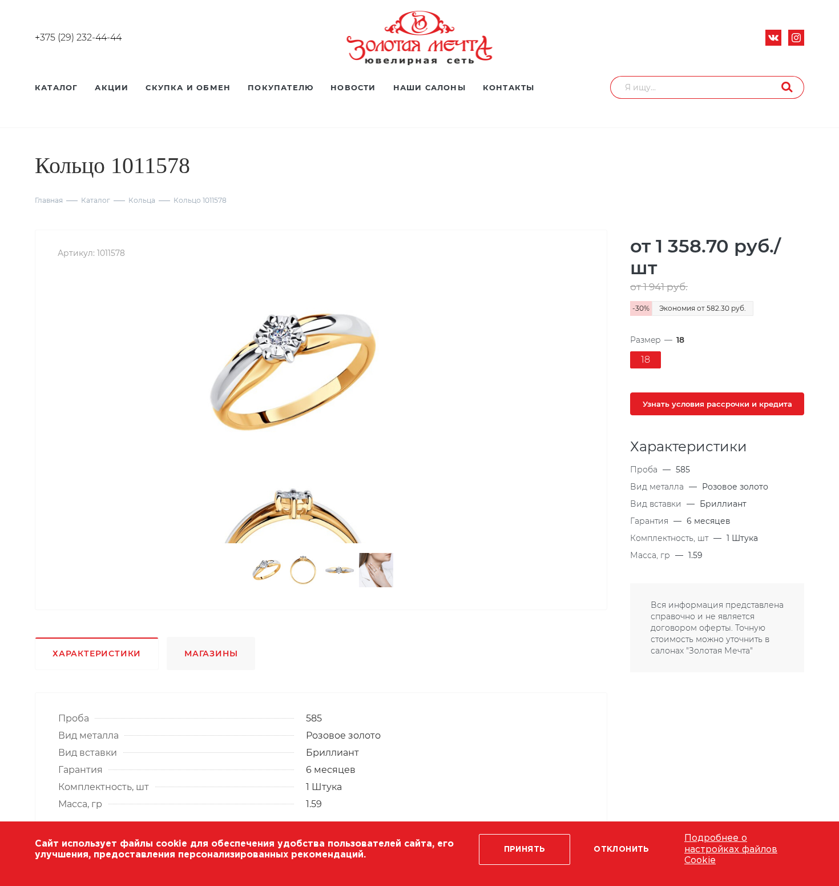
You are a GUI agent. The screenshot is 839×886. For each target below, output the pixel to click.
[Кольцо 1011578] (293, 372)
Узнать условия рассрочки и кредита (717, 403)
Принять (525, 849)
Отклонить (622, 849)
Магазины (210, 653)
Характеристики (97, 653)
